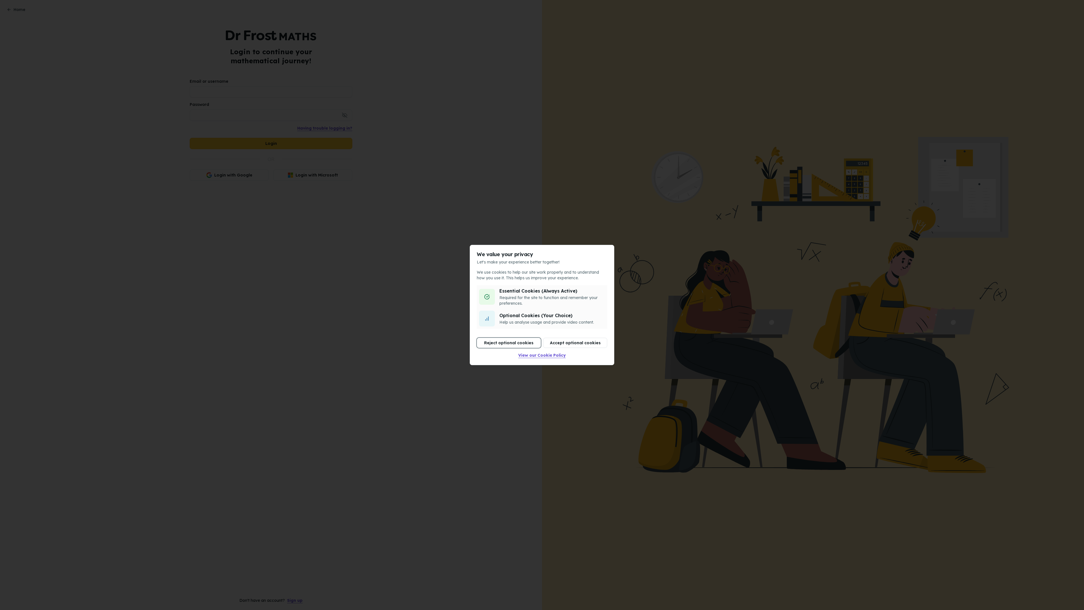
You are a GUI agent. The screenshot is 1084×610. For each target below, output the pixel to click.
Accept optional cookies (575, 342)
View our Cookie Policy (542, 355)
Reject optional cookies (509, 342)
